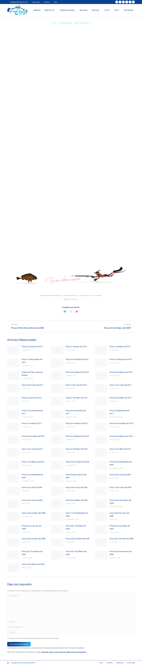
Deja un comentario (95, 295)
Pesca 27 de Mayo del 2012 (77, 398)
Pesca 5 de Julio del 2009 (32, 487)
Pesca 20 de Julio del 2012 (32, 385)
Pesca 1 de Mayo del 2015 (119, 347)
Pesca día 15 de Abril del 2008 (121, 539)
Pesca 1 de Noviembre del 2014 (32, 360)
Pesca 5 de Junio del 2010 (32, 449)
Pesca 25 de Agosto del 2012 (77, 372)
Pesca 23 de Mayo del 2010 (77, 449)
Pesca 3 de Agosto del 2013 (120, 359)
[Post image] (13, 350)
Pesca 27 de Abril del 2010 (120, 449)
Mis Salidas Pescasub (54, 295)
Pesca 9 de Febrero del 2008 (33, 564)
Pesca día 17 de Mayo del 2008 (76, 527)
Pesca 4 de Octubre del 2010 (33, 436)
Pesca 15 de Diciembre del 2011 (32, 412)
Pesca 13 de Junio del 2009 (120, 487)
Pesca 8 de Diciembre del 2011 (76, 412)
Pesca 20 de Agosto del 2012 (121, 372)
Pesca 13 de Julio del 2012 (76, 385)
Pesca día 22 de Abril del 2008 (78, 539)
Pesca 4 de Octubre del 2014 (77, 359)
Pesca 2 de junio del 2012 (32, 398)
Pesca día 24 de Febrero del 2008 (120, 553)
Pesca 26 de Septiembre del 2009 (120, 463)
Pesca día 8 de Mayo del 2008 (33, 539)
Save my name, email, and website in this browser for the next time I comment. (34, 638)
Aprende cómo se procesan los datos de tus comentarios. (64, 652)
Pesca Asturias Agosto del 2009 (76, 476)
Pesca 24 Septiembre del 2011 (119, 412)
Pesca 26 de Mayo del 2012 (120, 398)
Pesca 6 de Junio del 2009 (32, 500)
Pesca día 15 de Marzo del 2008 (32, 553)
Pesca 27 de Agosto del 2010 (77, 436)
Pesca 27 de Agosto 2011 (32, 423)
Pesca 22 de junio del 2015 (32, 347)
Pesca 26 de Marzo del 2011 (77, 423)
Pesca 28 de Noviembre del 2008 (120, 501)
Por (69, 295)
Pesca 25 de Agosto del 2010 (121, 436)
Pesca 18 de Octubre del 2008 (33, 513)
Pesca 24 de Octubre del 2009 (77, 462)
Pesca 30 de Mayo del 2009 (77, 500)
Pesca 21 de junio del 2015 (76, 347)
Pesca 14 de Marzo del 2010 (33, 462)
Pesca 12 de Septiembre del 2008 (77, 514)
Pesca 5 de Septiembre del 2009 (32, 476)
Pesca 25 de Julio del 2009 (120, 475)
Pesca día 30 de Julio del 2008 (119, 514)
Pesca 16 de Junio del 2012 (120, 385)
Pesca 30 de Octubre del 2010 (121, 423)
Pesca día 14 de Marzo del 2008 (76, 553)
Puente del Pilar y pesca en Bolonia (32, 373)
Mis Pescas (74, 299)
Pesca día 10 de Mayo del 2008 (119, 527)
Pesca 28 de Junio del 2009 (76, 487)
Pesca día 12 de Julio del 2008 (31, 527)
